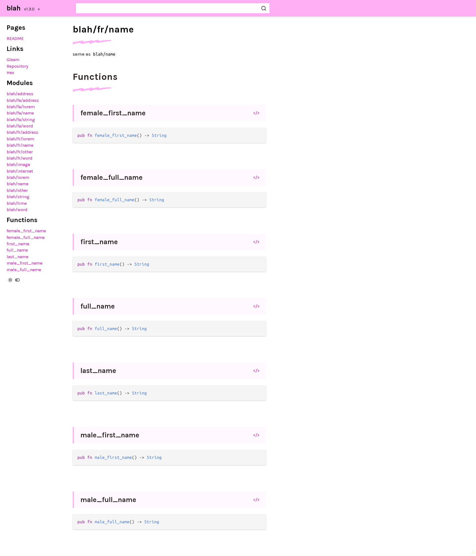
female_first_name (26, 230)
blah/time (17, 203)
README (15, 38)
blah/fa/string (21, 119)
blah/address (20, 93)
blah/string (18, 196)
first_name (18, 243)
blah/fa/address (23, 100)
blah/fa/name (20, 113)
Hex (10, 72)
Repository (17, 66)
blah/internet (20, 171)
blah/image (18, 164)
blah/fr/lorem (20, 138)
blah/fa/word (20, 126)
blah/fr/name (20, 145)
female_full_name (26, 237)
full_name (17, 250)
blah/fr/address (22, 132)
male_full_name (24, 269)
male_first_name (24, 263)
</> (256, 113)
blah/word (17, 209)
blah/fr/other (20, 151)
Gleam (13, 59)
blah (14, 8)
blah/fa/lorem (21, 106)
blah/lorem (18, 177)
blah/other (17, 190)
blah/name (17, 183)
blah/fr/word (20, 158)
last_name (17, 256)
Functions (95, 76)
